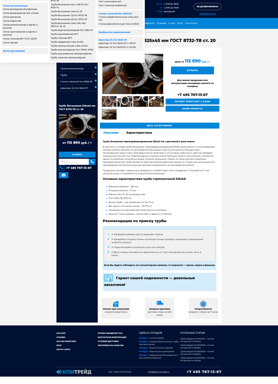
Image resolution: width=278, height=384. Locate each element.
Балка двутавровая (14, 51)
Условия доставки (108, 341)
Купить (77, 154)
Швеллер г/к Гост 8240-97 (113, 40)
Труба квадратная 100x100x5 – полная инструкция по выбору (197, 352)
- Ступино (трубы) (151, 338)
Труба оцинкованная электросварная (71, 53)
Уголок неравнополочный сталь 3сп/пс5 (118, 18)
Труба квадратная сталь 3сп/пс (67, 42)
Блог (180, 23)
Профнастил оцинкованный (114, 32)
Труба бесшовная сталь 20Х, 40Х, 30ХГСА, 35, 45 (68, 25)
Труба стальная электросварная (68, 57)
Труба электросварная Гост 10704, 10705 (72, 49)
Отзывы (161, 23)
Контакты (191, 23)
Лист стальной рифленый (113, 5)
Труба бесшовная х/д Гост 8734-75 (69, 19)
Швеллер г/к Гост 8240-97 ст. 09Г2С (117, 43)
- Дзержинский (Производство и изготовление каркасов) (158, 356)
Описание (111, 132)
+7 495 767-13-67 (79, 168)
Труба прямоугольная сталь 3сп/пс (69, 46)
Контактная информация (112, 337)
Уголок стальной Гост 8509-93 (115, 13)
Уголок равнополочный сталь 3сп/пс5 (119, 24)
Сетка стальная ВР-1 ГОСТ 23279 (20, 38)
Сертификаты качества (111, 345)
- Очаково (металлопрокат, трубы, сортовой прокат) (159, 342)
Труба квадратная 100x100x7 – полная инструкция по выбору (197, 340)
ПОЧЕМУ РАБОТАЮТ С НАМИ (192, 101)
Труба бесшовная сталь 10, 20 (66, 11)
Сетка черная (10, 42)
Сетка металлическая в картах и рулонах (20, 26)
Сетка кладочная (12, 21)
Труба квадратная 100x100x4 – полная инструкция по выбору (197, 359)
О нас (171, 23)
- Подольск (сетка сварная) (156, 347)
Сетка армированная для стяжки (21, 13)
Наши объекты (145, 23)
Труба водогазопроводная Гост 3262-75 (72, 30)
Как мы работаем (66, 341)
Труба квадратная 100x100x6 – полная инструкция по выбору (197, 346)
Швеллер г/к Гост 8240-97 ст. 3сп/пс (117, 47)
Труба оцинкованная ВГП (64, 34)
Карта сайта (63, 349)
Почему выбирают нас (110, 333)
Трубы (64, 75)
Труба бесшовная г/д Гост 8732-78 (69, 15)
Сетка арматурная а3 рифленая (20, 9)
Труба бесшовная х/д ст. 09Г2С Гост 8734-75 (69, 6)
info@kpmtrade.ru (159, 372)
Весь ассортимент (159, 125)
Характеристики (139, 132)
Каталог (61, 333)
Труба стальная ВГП (61, 38)
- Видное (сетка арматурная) (156, 351)
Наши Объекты (192, 108)
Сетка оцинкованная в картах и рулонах (20, 33)
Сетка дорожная (12, 17)
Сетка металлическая (15, 5)
